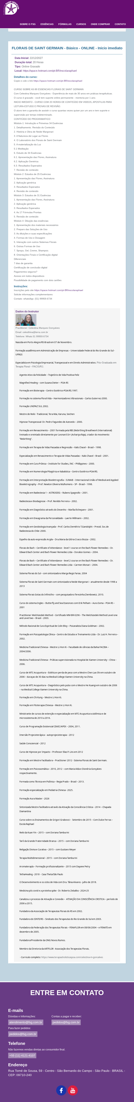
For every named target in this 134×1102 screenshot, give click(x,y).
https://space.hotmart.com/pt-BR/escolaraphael (50, 70)
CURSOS (81, 24)
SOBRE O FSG (28, 24)
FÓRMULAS (64, 24)
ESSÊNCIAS (47, 24)
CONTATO (120, 24)
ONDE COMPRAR (100, 24)
